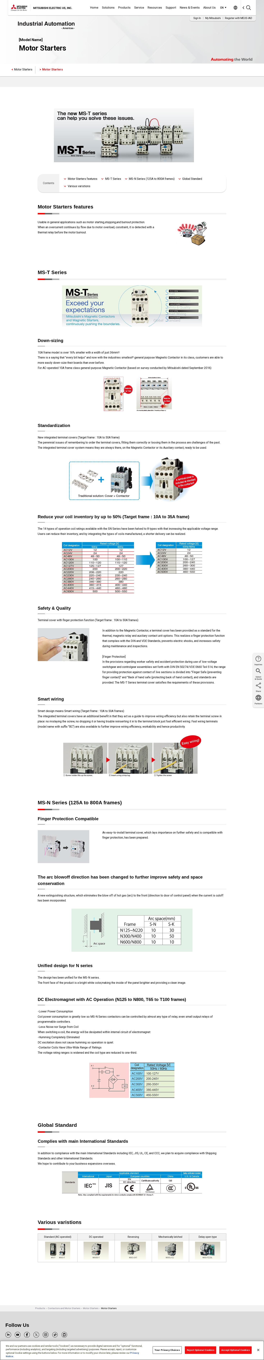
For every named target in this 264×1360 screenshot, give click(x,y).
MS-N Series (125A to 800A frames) (152, 179)
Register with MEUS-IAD (238, 18)
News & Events (190, 7)
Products (124, 7)
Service (139, 7)
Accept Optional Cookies (235, 1350)
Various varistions (79, 186)
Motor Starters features (82, 179)
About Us (209, 7)
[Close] (258, 1350)
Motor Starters (23, 69)
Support (171, 7)
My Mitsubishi (213, 18)
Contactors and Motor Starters (64, 1308)
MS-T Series (113, 179)
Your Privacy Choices (167, 1350)
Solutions (108, 7)
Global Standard (192, 179)
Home (94, 7)
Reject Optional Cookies (200, 1350)
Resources (155, 7)
